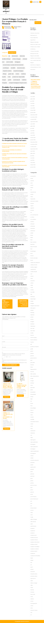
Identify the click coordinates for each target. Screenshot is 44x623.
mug (31, 428)
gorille (31, 348)
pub (31, 503)
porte (31, 494)
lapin (31, 398)
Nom (3, 336)
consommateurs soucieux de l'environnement (13, 65)
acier (31, 183)
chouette (32, 280)
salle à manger (33, 519)
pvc (31, 505)
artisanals (32, 228)
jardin (31, 389)
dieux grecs (32, 308)
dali (31, 294)
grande (32, 353)
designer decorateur (34, 305)
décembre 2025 (33, 114)
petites (32, 483)
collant (31, 283)
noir (31, 435)
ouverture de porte (34, 460)
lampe (31, 396)
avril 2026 (32, 105)
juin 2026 (32, 101)
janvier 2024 (32, 167)
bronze (31, 255)
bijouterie (32, 244)
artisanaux (32, 230)
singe (31, 558)
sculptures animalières (35, 555)
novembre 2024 (33, 144)
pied (31, 487)
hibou (31, 367)
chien (31, 278)
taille (31, 585)
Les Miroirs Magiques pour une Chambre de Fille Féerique (22, 386)
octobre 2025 (33, 119)
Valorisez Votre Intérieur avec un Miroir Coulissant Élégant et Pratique (8, 386)
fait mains (32, 330)
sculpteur (32, 528)
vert (31, 612)
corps (31, 287)
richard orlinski (33, 508)
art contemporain (34, 214)
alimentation (15, 56)
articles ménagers (16, 59)
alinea (31, 187)
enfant (31, 317)
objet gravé (32, 439)
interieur (32, 383)
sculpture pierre (33, 551)
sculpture (32, 533)
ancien (31, 194)
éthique (4, 73)
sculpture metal (33, 544)
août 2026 (32, 96)
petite (31, 480)
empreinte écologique (18, 70)
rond (31, 514)
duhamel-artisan (17, 26)
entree (31, 319)
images (32, 380)
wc (31, 614)
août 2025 (32, 123)
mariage (32, 419)
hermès (32, 364)
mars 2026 (32, 108)
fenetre (32, 342)
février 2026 (32, 110)
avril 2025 (32, 133)
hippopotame (33, 369)
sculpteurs (32, 530)
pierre (31, 489)
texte (31, 596)
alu (31, 189)
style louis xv (33, 578)
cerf (31, 273)
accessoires (33, 176)
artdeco (32, 221)
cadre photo (33, 269)
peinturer (32, 476)
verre (31, 608)
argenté (32, 208)
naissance (32, 433)
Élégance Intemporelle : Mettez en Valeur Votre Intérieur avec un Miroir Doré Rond (36, 85)
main (31, 414)
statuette (32, 571)
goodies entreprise (34, 346)
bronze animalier (34, 258)
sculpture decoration (34, 542)
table (31, 580)
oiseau (31, 455)
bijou (31, 239)
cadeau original (33, 267)
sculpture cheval (34, 539)
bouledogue (33, 251)
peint (31, 471)
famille (31, 333)
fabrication (32, 326)
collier (31, 285)
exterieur (32, 323)
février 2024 (32, 164)
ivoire (31, 385)
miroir (31, 426)
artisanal (32, 223)
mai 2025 (32, 130)
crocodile (32, 292)
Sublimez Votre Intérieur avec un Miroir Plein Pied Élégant (35, 60)
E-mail (3, 341)
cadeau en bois (33, 264)
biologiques (17, 62)
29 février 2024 (7, 26)
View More (7, 397)
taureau (32, 589)
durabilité (13, 68)
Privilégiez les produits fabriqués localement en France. (14, 143)
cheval (31, 276)
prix (31, 501)
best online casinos (35, 79)
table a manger (33, 583)
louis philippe (33, 408)
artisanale (32, 226)
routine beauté (16, 79)
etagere (32, 321)
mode (9, 76)
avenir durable (9, 62)
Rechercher (38, 22)
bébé (31, 237)
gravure (32, 355)
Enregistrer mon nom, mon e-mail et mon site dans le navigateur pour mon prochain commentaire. (13, 354)
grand (31, 351)
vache (31, 605)
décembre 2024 (33, 142)
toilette (32, 598)
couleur (32, 289)
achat (31, 178)
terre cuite (32, 594)
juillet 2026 (32, 98)
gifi (31, 344)
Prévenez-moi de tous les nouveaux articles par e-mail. (15, 362)
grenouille (32, 362)
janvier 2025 (32, 139)
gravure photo (33, 358)
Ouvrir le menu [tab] (36, 2)
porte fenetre (33, 496)
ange (31, 196)
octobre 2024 (33, 146)
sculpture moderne (34, 548)
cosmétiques (6, 68)
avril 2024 (32, 160)
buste (31, 260)
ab (9, 56)
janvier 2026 (32, 112)
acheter (32, 180)
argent (31, 205)
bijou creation (33, 242)
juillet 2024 (32, 153)
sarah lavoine (33, 526)
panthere (32, 462)
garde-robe (11, 73)
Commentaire (5, 319)
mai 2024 (32, 158)
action (31, 185)
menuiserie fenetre (34, 421)
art (31, 212)
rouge (31, 517)
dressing (32, 312)
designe (32, 303)
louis (31, 405)
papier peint (33, 467)
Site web (4, 347)
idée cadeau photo (34, 376)
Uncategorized (12, 52)
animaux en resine (34, 201)
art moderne (33, 219)
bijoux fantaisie (33, 246)
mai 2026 (32, 103)
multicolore (32, 430)
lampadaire (32, 392)
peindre (32, 469)
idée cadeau (33, 373)
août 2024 (32, 151)
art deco (32, 217)
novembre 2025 (33, 117)
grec (31, 360)
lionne (31, 403)
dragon (32, 310)
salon (31, 523)
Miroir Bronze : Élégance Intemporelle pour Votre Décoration (35, 67)
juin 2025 (32, 128)
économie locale (21, 68)
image (31, 378)
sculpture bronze (34, 537)
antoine (32, 203)
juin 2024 (32, 155)
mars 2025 (32, 135)
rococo (32, 510)
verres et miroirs (33, 610)
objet (31, 437)
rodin (31, 512)
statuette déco (33, 576)
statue (31, 569)
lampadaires (33, 394)
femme (32, 335)
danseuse (32, 296)
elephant (32, 314)
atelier (31, 233)
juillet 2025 (32, 126)
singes (31, 560)
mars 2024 (32, 162)
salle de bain (33, 521)
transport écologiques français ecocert (18, 82)
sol (31, 564)
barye (31, 235)
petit (31, 478)
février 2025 (32, 137)
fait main (32, 328)
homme (32, 371)
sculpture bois (33, 535)
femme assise (33, 337)
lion (31, 401)
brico (31, 253)
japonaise (32, 387)
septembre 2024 (34, 148)
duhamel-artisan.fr (6, 10)
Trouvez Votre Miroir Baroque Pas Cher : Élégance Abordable (34, 53)
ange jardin (32, 198)
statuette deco (33, 573)
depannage (33, 298)
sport (31, 567)
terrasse (32, 592)
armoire (32, 210)
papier (31, 464)
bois (31, 248)
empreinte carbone (7, 70)
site (31, 562)
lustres (31, 412)
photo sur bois (33, 485)
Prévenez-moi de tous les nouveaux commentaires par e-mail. (14, 360)
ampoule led (33, 192)
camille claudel (33, 271)
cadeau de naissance (35, 262)
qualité (9, 79)
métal (31, 423)
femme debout (33, 339)
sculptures (32, 553)
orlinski (31, 458)
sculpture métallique (34, 546)
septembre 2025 (34, 121)
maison (17, 73)
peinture (32, 473)
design (31, 301)
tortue (31, 601)
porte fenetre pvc (34, 498)
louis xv (31, 410)
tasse (31, 587)
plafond (32, 492)
